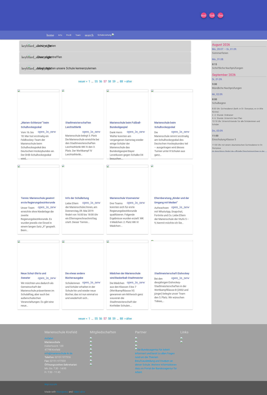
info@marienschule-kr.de (58, 353)
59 (113, 81)
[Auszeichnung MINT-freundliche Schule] (91, 342)
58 (109, 81)
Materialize (79, 391)
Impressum (50, 384)
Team (78, 35)
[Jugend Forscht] (91, 353)
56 (100, 81)
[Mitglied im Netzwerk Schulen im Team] (91, 345)
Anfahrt (48, 338)
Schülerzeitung (105, 35)
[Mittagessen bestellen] (181, 338)
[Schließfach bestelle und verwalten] (181, 342)
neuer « (82, 81)
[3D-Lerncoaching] (91, 349)
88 (121, 81)
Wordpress (62, 391)
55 (96, 81)
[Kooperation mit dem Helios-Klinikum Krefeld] (136, 342)
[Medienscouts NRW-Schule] (91, 360)
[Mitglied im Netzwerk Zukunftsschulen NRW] (91, 338)
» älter (128, 81)
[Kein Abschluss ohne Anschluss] (91, 357)
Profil (68, 35)
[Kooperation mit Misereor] (136, 338)
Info (60, 35)
